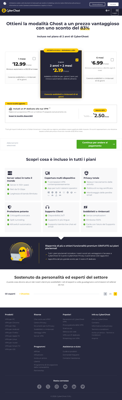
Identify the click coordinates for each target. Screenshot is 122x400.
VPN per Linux (11, 339)
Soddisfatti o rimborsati (44, 329)
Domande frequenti (71, 355)
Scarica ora (67, 328)
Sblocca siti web (69, 332)
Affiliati (37, 351)
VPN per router (11, 343)
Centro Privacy (40, 323)
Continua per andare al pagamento (95, 144)
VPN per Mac (10, 326)
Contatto (95, 323)
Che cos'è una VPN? (42, 319)
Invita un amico (40, 358)
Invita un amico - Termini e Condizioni (103, 334)
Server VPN (38, 336)
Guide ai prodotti (70, 351)
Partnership (39, 370)
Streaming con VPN (71, 338)
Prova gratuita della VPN (73, 325)
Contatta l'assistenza (71, 358)
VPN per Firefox (11, 333)
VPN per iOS (10, 349)
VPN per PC (10, 319)
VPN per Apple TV (12, 336)
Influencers (38, 355)
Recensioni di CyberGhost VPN (73, 320)
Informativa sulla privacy (102, 326)
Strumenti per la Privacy (44, 326)
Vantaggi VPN (40, 333)
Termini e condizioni (100, 329)
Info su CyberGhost (100, 319)
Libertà (37, 361)
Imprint (95, 338)
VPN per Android (12, 329)
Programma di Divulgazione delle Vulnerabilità (46, 366)
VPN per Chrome (12, 323)
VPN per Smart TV (12, 346)
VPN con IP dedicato (71, 335)
